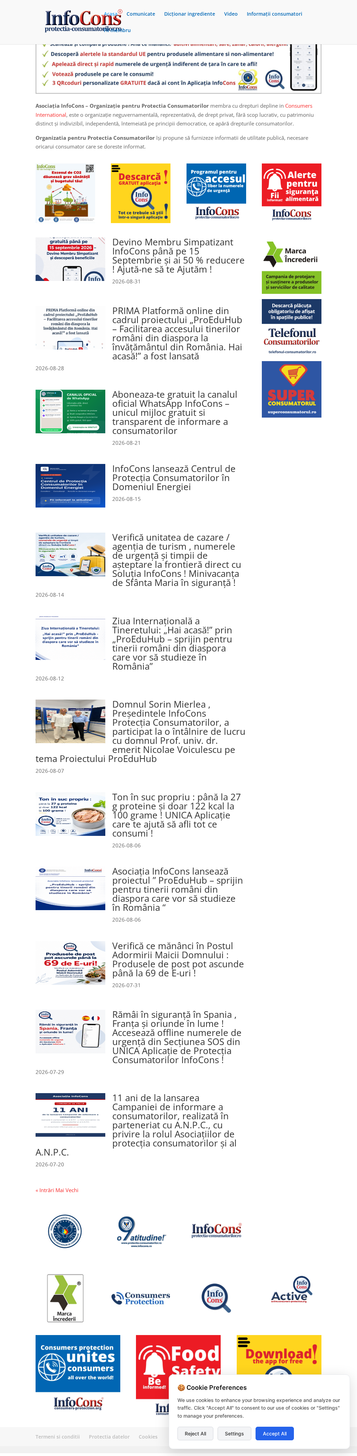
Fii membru (117, 30)
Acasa (110, 14)
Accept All (275, 1433)
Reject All (195, 1433)
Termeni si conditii (58, 1436)
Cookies (148, 1436)
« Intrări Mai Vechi (57, 1190)
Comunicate (141, 14)
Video (231, 14)
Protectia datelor (109, 1436)
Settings (234, 1433)
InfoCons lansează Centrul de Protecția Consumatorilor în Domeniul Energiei (174, 477)
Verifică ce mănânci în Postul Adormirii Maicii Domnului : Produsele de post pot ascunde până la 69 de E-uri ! (178, 959)
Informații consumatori (274, 14)
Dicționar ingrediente (189, 14)
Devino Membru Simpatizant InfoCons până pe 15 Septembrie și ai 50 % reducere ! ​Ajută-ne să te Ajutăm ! (178, 255)
